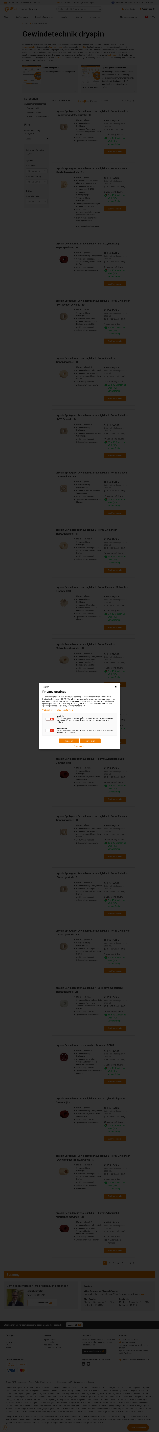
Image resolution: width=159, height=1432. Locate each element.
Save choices (79, 746)
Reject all (69, 741)
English (45, 687)
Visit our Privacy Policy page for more (57, 710)
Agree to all (90, 741)
